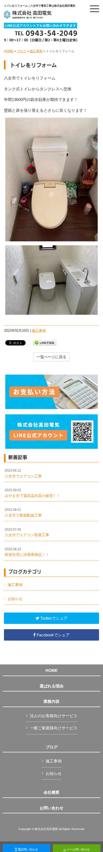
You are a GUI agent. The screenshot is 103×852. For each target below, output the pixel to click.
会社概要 (51, 792)
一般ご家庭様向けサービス (53, 728)
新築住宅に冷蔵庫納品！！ (27, 552)
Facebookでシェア (53, 635)
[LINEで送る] (44, 342)
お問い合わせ (51, 808)
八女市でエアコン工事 (23, 473)
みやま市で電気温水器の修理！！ (32, 493)
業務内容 (51, 701)
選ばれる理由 (51, 686)
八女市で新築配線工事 (23, 512)
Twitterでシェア (53, 618)
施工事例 (36, 51)
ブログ (21, 51)
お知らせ (15, 599)
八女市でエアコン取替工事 (27, 532)
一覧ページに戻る (51, 357)
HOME (8, 51)
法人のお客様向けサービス (53, 715)
